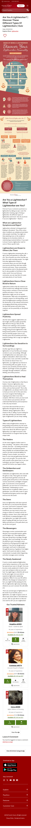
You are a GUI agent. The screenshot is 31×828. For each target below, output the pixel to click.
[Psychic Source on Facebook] (17, 780)
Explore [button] (6, 790)
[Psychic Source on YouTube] (11, 780)
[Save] (5, 36)
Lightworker (15, 31)
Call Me (7, 682)
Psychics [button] (6, 795)
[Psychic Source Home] (7, 5)
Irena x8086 (15, 707)
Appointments (16, 644)
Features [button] (6, 800)
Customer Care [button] (8, 806)
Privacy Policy (10, 818)
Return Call (7, 640)
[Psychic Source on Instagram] (4, 780)
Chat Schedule (15, 682)
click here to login (8, 742)
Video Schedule (23, 640)
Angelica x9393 (15, 624)
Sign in (21, 6)
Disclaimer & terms (19, 818)
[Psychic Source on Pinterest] (14, 780)
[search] (28, 10)
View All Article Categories (15, 751)
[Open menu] (27, 6)
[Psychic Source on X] (7, 780)
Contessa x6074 (15, 665)
